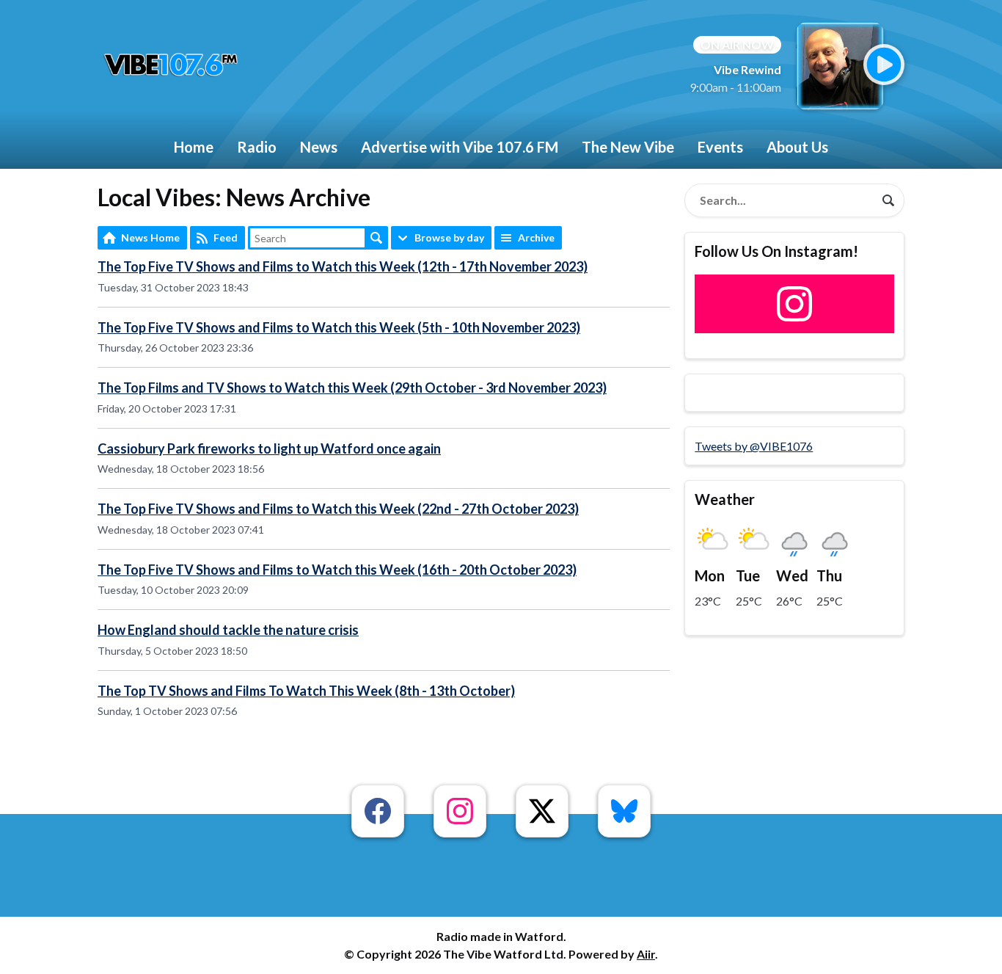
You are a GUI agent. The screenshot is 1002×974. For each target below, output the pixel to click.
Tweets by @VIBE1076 (754, 446)
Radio (257, 147)
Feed (225, 237)
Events (720, 147)
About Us (797, 147)
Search (376, 238)
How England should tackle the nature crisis (228, 630)
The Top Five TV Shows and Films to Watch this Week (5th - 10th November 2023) (339, 327)
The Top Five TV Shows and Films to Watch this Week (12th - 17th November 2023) (343, 266)
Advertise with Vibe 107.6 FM (459, 147)
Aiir (646, 954)
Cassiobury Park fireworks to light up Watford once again (269, 448)
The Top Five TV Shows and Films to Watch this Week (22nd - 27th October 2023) (338, 509)
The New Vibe (628, 147)
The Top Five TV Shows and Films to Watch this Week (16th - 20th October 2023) (337, 569)
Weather (725, 499)
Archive (536, 237)
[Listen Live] (883, 64)
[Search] (888, 200)
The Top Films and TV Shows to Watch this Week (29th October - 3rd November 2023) (352, 387)
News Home (150, 237)
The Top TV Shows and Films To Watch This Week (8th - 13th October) (306, 691)
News (318, 147)
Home (193, 147)
